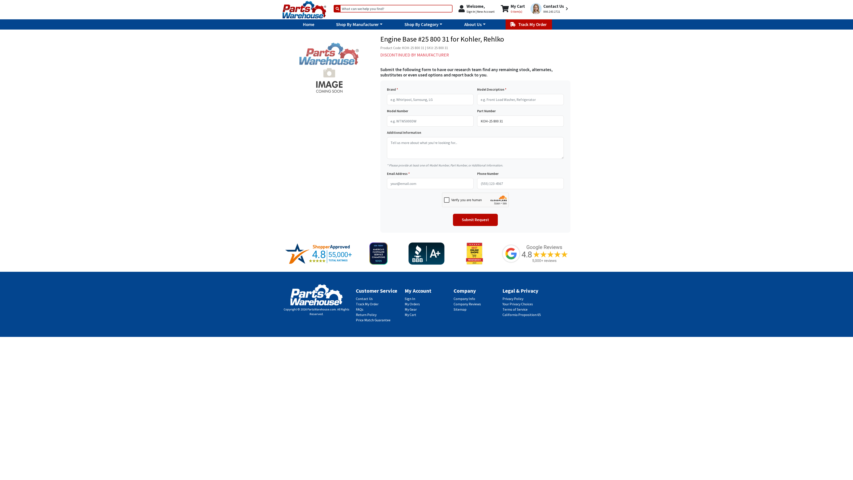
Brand (391, 89)
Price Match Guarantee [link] (373, 320)
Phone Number (488, 174)
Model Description (490, 89)
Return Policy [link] (366, 314)
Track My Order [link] (367, 304)
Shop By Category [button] (421, 24)
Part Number (486, 111)
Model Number (397, 111)
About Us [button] (473, 24)
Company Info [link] (464, 298)
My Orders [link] (412, 304)
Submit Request (475, 219)
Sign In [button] (470, 12)
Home (308, 24)
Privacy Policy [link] (512, 298)
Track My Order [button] (533, 24)
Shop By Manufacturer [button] (357, 24)
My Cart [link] (410, 314)
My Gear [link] (411, 309)
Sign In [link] (410, 298)
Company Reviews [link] (467, 304)
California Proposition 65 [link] (521, 314)
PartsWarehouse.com (321, 309)
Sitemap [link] (460, 309)
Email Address (397, 174)
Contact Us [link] (364, 298)
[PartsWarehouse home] (304, 8)
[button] (549, 9)
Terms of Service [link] (515, 309)
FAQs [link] (359, 309)
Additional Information (404, 132)
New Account (485, 12)
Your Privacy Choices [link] (517, 304)
